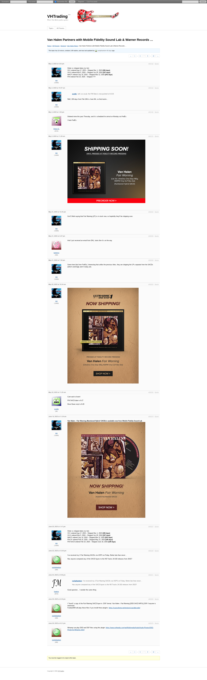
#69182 (150, 64)
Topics (51, 28)
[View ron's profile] (56, 79)
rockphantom (102, 50)
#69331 (150, 575)
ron (56, 80)
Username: (5, 2)
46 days (109, 50)
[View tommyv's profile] (56, 251)
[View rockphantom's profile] (96, 50)
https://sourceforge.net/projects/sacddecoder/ (124, 608)
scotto (74, 94)
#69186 (150, 112)
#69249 (150, 236)
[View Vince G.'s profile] (56, 127)
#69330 (150, 551)
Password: (32, 2)
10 (153, 56)
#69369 (150, 599)
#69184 (150, 88)
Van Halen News (72, 46)
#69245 (150, 212)
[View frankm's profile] (56, 590)
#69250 (150, 260)
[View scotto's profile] (56, 407)
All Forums (60, 28)
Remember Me (62, 2)
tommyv (56, 253)
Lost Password (92, 2)
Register (81, 2)
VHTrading (57, 16)
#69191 (150, 136)
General (63, 46)
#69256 (150, 392)
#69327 (150, 526)
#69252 (150, 284)
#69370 (150, 623)
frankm (56, 592)
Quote (157, 64)
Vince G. (56, 129)
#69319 (150, 416)
